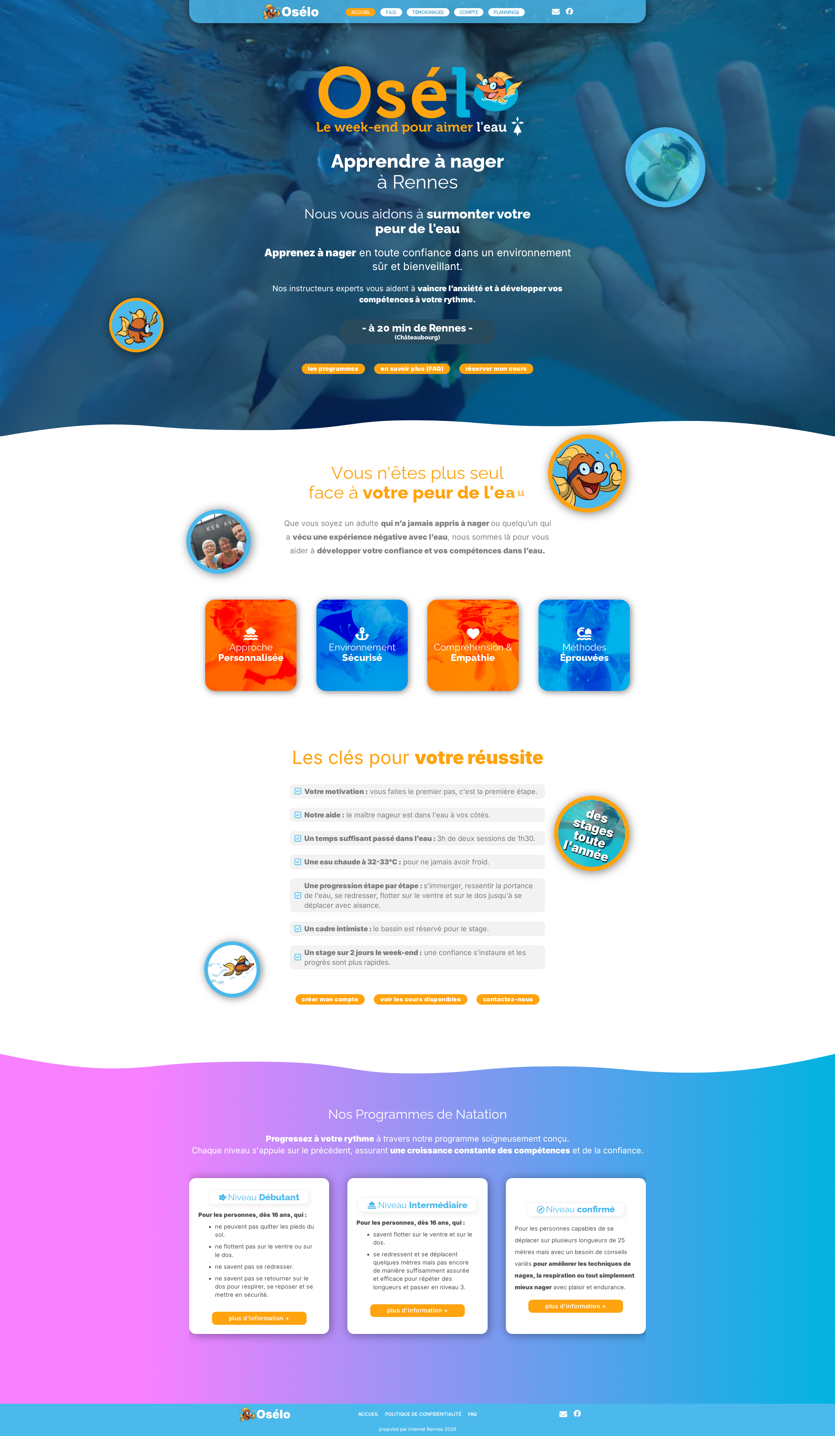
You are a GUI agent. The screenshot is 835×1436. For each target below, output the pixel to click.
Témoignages (428, 12)
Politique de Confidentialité (423, 1414)
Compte (469, 12)
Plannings (506, 12)
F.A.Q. (391, 12)
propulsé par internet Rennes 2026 (417, 1429)
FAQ (472, 1414)
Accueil (360, 12)
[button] (250, 645)
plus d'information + (259, 1318)
